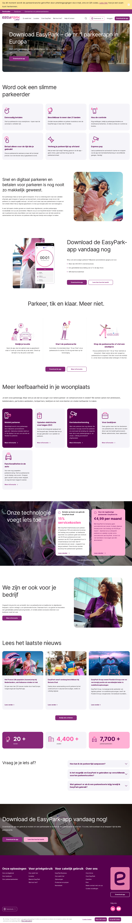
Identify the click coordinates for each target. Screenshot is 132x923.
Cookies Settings (87, 919)
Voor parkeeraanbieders (10, 879)
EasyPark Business (61, 873)
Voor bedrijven (7, 876)
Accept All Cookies (115, 919)
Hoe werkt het (33, 873)
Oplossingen (59, 879)
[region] (66, 919)
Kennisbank (58, 885)
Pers (87, 882)
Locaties (31, 876)
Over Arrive (89, 873)
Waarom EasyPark (34, 879)
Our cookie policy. (27, 921)
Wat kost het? (33, 882)
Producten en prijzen (62, 882)
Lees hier (103, 3)
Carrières (89, 879)
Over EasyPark (90, 876)
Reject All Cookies (101, 919)
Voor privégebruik (8, 873)
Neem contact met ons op (94, 885)
